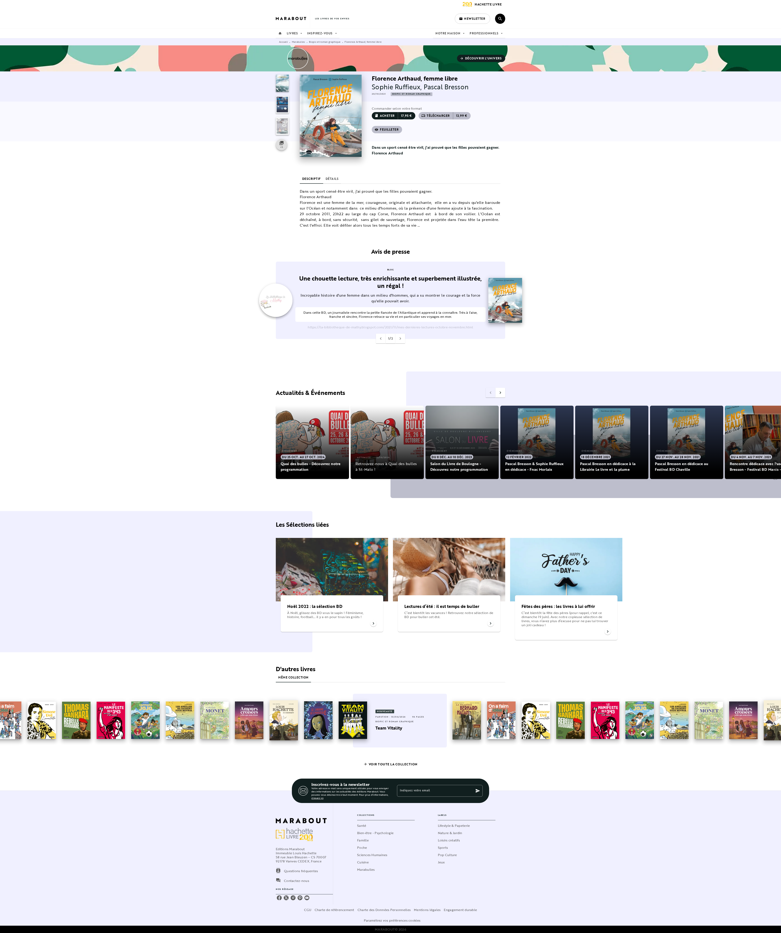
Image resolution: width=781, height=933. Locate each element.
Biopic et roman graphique (325, 42)
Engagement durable (460, 909)
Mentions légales (427, 909)
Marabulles (298, 42)
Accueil (283, 42)
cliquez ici (317, 798)
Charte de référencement (334, 909)
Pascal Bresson (446, 87)
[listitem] (279, 897)
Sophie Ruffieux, (398, 87)
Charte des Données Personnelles (384, 909)
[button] (472, 19)
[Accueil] (293, 18)
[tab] (280, 33)
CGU (307, 909)
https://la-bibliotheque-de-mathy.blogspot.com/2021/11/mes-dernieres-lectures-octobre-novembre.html (390, 327)
